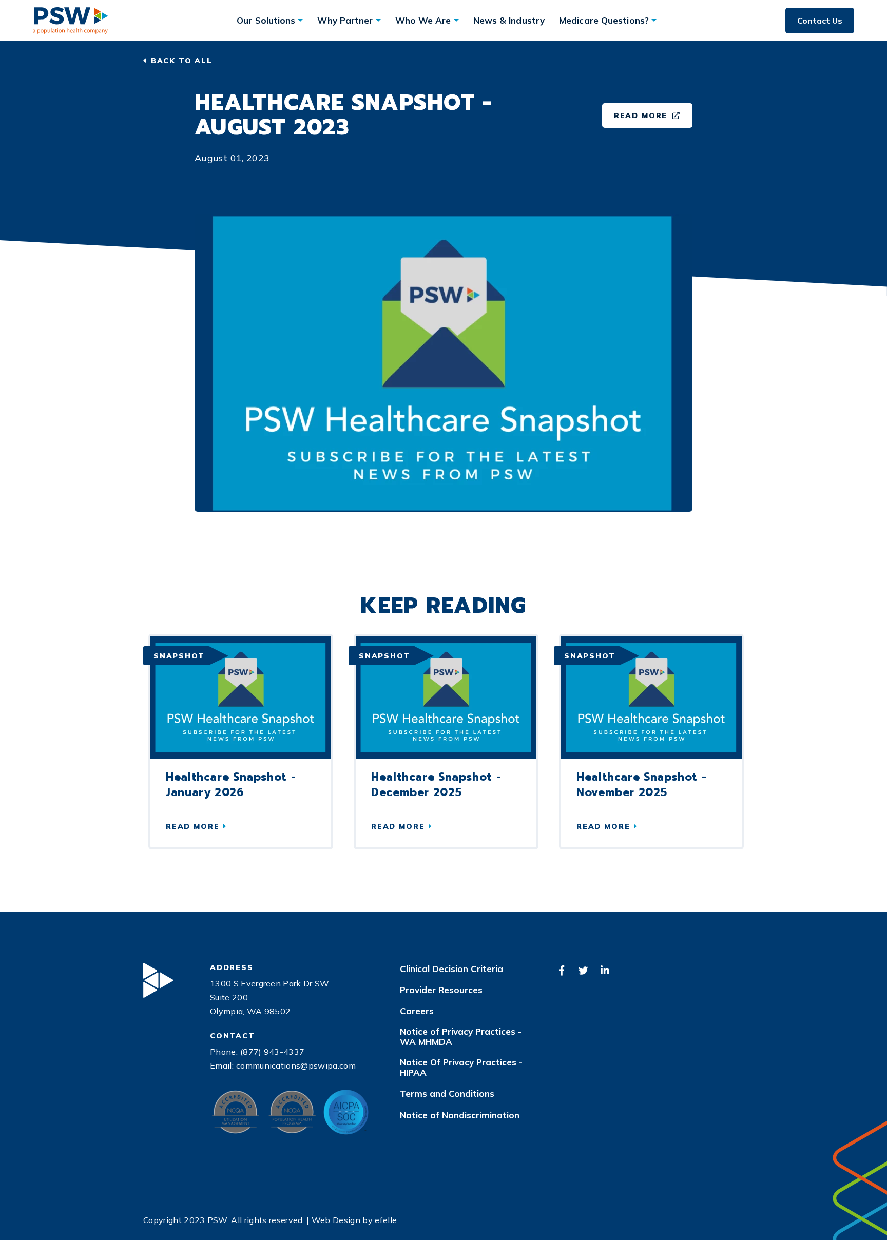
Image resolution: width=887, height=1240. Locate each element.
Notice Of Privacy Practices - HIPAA (461, 1067)
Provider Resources (441, 990)
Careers (417, 1011)
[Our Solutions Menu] (300, 20)
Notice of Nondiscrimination (459, 1115)
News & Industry (509, 20)
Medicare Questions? (604, 20)
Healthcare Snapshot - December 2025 (436, 785)
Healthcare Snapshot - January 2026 (231, 785)
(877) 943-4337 (272, 1052)
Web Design (336, 1220)
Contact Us (819, 20)
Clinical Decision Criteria (451, 969)
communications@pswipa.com (296, 1065)
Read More (653, 118)
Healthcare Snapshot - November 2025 (641, 785)
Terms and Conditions (447, 1094)
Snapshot (179, 656)
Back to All (182, 60)
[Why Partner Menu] (378, 20)
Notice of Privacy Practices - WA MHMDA (461, 1036)
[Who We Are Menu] (456, 20)
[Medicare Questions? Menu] (654, 20)
